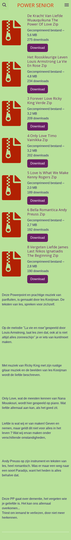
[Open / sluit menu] (66, 5)
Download (37, 47)
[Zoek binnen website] (4, 5)
